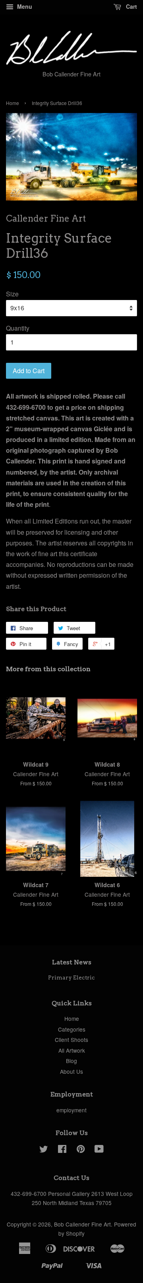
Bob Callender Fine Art (82, 1224)
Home (12, 102)
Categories (71, 1029)
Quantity (17, 328)
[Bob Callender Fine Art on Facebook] (62, 1150)
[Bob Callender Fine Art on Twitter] (43, 1150)
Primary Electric (71, 977)
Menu (23, 6)
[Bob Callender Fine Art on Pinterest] (80, 1150)
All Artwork (71, 1050)
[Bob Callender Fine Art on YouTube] (99, 1150)
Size (12, 293)
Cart (130, 6)
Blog (71, 1061)
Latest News (71, 962)
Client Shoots (71, 1040)
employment (71, 1110)
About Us (71, 1071)
